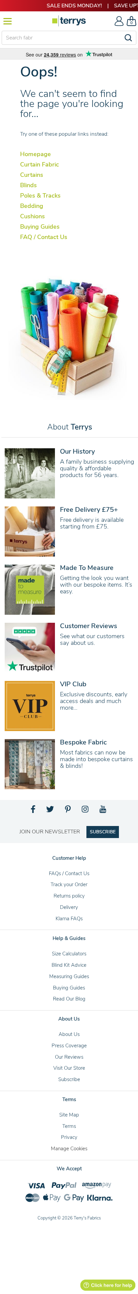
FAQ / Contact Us (43, 237)
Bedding (31, 206)
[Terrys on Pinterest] (68, 811)
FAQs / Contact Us (69, 873)
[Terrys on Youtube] (103, 811)
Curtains (31, 175)
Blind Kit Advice (69, 965)
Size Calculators (69, 953)
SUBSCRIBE (103, 832)
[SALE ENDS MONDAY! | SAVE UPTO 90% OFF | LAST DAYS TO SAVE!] (69, 5)
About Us (69, 1034)
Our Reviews (69, 1057)
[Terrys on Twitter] (50, 811)
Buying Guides (40, 227)
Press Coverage (69, 1045)
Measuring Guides (69, 976)
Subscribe (69, 1079)
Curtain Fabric (39, 164)
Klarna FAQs (69, 918)
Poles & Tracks (40, 196)
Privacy (69, 1137)
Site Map (69, 1114)
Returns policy (69, 896)
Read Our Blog (69, 998)
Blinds (28, 185)
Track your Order (69, 884)
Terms (69, 1126)
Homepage (35, 154)
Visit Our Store (69, 1068)
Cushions (32, 216)
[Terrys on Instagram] (85, 811)
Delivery (69, 907)
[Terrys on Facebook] (33, 811)
